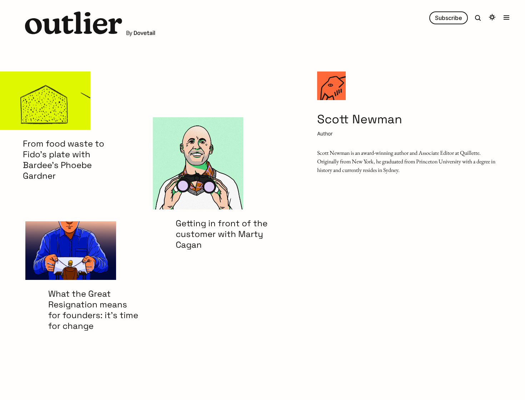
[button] (73, 23)
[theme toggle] (492, 18)
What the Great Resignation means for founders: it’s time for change (93, 309)
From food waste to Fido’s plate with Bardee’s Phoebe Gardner (63, 159)
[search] (478, 18)
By (129, 32)
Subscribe (448, 17)
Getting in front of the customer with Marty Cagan (222, 234)
